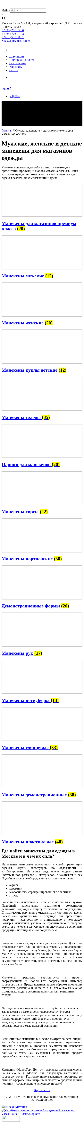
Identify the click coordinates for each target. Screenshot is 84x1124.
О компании (17, 63)
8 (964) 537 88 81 (13, 37)
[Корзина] (15, 77)
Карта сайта (42, 1090)
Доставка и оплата (21, 59)
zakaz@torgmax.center (16, 40)
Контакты (15, 66)
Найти (6, 10)
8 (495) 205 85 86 (13, 30)
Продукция (16, 56)
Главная (7, 130)
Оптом (13, 70)
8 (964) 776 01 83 (13, 33)
